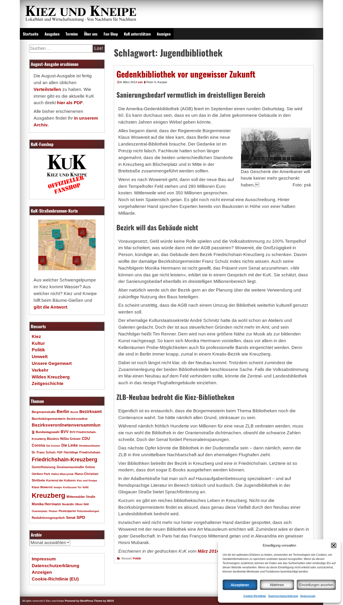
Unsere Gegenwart (52, 363)
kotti (85, 487)
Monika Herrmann (46, 504)
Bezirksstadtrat (77, 418)
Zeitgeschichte (47, 383)
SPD (81, 517)
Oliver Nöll (82, 504)
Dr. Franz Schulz (44, 452)
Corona (38, 445)
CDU (86, 438)
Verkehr (40, 370)
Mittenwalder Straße (80, 496)
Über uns (91, 34)
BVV (65, 432)
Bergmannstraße (44, 412)
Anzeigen (164, 34)
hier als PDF (70, 102)
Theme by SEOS (104, 600)
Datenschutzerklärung (283, 596)
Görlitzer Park (41, 474)
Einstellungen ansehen (316, 585)
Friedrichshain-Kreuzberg (64, 459)
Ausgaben (52, 34)
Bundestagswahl (48, 432)
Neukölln (68, 504)
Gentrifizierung (44, 467)
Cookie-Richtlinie (254, 596)
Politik (137, 558)
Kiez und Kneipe (87, 480)
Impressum (307, 596)
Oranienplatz (40, 511)
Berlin (63, 411)
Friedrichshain (89, 452)
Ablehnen (277, 585)
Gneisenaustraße (70, 467)
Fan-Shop (111, 34)
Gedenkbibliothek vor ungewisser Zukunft (185, 74)
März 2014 (208, 551)
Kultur (38, 343)
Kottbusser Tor (72, 487)
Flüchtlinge (71, 452)
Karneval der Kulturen (61, 480)
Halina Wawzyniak (62, 474)
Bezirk (74, 412)
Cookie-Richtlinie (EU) (55, 579)
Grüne (90, 467)
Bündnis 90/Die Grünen (63, 439)
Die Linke (69, 445)
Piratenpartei (67, 511)
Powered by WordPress (79, 600)
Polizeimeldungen (88, 511)
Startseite (30, 34)
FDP (60, 452)
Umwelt (40, 356)
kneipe (58, 487)
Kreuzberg (48, 495)
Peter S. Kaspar (156, 82)
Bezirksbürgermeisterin (49, 418)
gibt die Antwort (50, 307)
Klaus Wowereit (42, 487)
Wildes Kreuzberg (51, 376)
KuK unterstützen (137, 34)
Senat (70, 518)
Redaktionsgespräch (48, 518)
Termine (72, 34)
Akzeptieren (240, 585)
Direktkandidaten (89, 445)
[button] (333, 545)
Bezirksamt (90, 411)
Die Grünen (53, 445)
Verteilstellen (47, 89)
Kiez (36, 336)
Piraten (53, 511)
